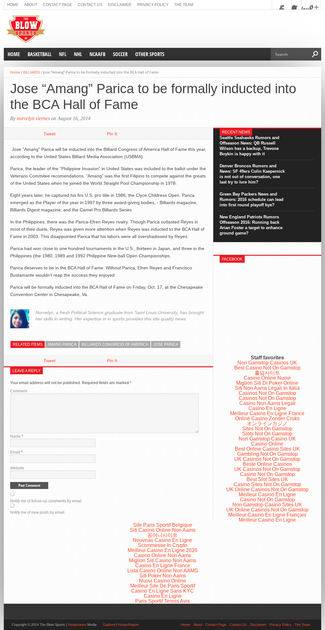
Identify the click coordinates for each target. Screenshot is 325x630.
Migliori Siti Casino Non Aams (162, 560)
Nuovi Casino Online (162, 580)
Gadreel (109, 625)
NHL (78, 54)
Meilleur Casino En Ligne (267, 494)
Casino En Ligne (267, 408)
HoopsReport (128, 625)
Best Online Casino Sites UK (267, 449)
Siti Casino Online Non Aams (163, 530)
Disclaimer (119, 5)
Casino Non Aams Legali (267, 403)
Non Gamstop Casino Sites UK (267, 504)
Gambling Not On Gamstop (267, 454)
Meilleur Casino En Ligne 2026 (162, 550)
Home (12, 5)
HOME (14, 54)
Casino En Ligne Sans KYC (162, 591)
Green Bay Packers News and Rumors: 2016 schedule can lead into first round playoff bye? (251, 199)
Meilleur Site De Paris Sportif (162, 585)
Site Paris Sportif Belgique (162, 525)
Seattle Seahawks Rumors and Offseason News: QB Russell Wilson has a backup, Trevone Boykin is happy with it (249, 145)
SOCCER (120, 54)
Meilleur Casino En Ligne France (267, 413)
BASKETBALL (39, 54)
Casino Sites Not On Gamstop (267, 484)
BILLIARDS (31, 72)
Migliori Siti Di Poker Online (267, 383)
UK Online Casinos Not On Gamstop (267, 489)
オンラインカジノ (267, 423)
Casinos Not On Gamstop (267, 393)
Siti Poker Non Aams (162, 575)
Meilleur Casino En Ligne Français (267, 515)
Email (16, 452)
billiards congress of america (115, 344)
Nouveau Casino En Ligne (162, 540)
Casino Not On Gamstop (267, 474)
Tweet (49, 133)
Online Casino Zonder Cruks (267, 418)
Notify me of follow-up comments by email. (46, 501)
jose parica (165, 344)
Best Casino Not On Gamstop (267, 367)
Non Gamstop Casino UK (267, 438)
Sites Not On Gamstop (267, 428)
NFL (62, 54)
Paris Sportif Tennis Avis (162, 601)
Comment (18, 391)
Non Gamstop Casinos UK (267, 362)
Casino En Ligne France (162, 565)
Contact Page (57, 5)
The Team (183, 5)
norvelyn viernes (33, 118)
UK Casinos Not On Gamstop (267, 459)
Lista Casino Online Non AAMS (162, 570)
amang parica (62, 344)
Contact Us (90, 5)
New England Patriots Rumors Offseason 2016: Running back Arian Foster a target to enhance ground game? (251, 225)
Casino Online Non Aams (162, 555)
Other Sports (149, 54)
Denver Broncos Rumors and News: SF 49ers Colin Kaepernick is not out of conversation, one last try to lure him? (252, 174)
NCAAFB (97, 54)
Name (16, 436)
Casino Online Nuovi (267, 378)
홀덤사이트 (267, 373)
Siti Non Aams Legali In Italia (267, 388)
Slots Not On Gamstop (267, 433)
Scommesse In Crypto (162, 545)
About (30, 5)
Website (17, 468)
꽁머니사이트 (162, 535)
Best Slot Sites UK (267, 479)
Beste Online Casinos (267, 464)
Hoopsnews (77, 625)
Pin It (112, 133)
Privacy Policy (153, 5)
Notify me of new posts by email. (37, 512)
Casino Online (267, 444)
